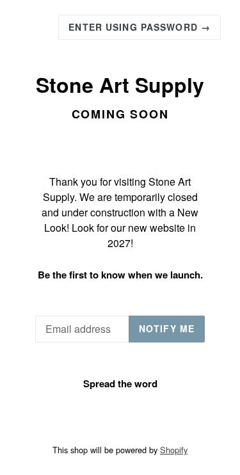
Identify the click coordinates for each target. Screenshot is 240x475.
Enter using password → (139, 26)
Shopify (174, 450)
